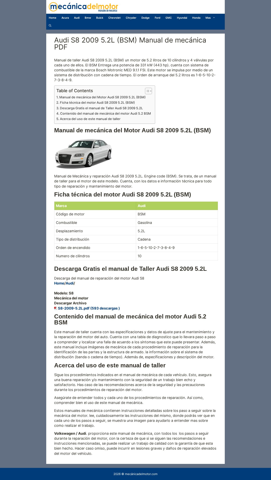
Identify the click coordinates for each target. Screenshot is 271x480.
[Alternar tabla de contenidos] (146, 91)
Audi (77, 17)
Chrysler (131, 17)
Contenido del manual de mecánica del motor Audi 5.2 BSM (105, 113)
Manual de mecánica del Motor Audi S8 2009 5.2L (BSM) (102, 97)
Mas (208, 17)
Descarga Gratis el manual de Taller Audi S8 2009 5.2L (101, 108)
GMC (168, 17)
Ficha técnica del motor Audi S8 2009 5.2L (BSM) (97, 103)
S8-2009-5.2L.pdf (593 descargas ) (89, 308)
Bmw (88, 17)
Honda (196, 17)
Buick (99, 17)
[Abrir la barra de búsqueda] (50, 26)
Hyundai (182, 17)
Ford (157, 17)
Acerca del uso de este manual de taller (90, 119)
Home (52, 17)
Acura (65, 17)
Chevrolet (114, 17)
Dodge (145, 17)
